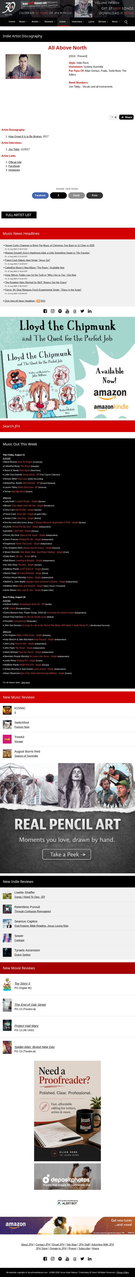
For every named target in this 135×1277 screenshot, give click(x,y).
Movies (102, 21)
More (114, 21)
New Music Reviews (19, 697)
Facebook (14, 166)
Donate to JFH (58, 1248)
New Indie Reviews (18, 881)
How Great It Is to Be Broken (24, 136)
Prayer (72, 1248)
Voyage (18, 741)
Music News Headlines (21, 233)
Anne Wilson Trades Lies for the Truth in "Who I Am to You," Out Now (40, 275)
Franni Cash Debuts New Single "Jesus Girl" (27, 260)
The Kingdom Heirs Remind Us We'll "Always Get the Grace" (36, 282)
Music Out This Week (20, 444)
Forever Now (21, 727)
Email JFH (58, 1244)
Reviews (49, 21)
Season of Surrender (26, 755)
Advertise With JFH (103, 1244)
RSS (43, 301)
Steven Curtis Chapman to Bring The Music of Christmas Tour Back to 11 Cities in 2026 (49, 245)
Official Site (14, 162)
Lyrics (91, 21)
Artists (35, 21)
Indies (62, 21)
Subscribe (84, 1248)
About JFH (27, 1244)
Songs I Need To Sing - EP (29, 897)
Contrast (19, 940)
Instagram (14, 170)
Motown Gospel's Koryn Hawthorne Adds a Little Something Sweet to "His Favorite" (47, 252)
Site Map (71, 1244)
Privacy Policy (123, 1272)
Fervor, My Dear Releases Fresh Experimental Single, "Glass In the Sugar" (43, 289)
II (15, 712)
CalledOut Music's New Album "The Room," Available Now (34, 267)
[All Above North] (23, 66)
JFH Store (42, 1248)
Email (76, 195)
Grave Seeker (22, 954)
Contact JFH (43, 1244)
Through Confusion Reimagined (32, 911)
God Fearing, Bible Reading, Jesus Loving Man (41, 925)
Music (22, 21)
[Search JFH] (126, 21)
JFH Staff (84, 1244)
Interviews (77, 21)
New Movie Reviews (19, 968)
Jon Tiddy (13, 149)
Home (11, 21)
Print (94, 195)
